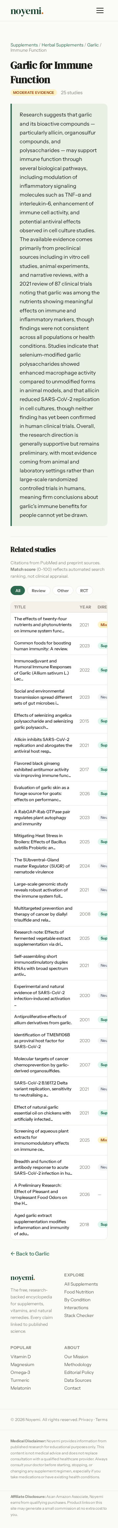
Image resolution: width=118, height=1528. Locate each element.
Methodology (77, 1364)
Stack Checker (79, 1315)
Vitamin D (20, 1356)
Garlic (93, 44)
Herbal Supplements (62, 44)
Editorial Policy (79, 1372)
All (17, 590)
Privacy (86, 1419)
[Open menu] (100, 10)
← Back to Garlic (29, 1253)
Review (39, 590)
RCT (84, 590)
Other (63, 590)
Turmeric (19, 1380)
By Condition (77, 1299)
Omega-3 (20, 1372)
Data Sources (77, 1380)
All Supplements (81, 1284)
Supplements (24, 44)
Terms (101, 1419)
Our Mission (76, 1356)
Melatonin (20, 1388)
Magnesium (22, 1364)
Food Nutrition (79, 1291)
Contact (72, 1388)
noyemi (27, 10)
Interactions (76, 1307)
